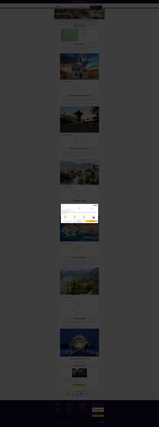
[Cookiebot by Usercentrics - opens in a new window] (93, 205)
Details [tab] (80, 208)
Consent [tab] (67, 208)
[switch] (75, 217)
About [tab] (92, 208)
